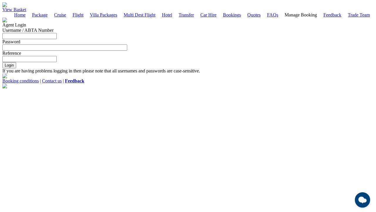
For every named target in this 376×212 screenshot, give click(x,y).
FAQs (272, 14)
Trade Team (359, 14)
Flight (78, 14)
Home (20, 14)
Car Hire (208, 14)
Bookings (232, 14)
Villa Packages (103, 14)
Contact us (52, 80)
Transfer (186, 14)
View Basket (14, 9)
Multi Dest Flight (139, 14)
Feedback (332, 14)
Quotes (254, 14)
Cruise (60, 14)
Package (40, 14)
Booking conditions (20, 80)
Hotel (167, 14)
